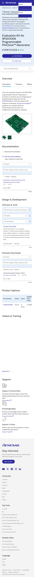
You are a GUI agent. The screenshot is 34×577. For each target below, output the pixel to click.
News (3, 488)
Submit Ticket (6, 432)
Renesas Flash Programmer (9, 514)
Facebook (12, 469)
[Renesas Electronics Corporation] (10, 2)
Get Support (6, 400)
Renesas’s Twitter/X (8, 469)
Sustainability (6, 491)
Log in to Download (10, 275)
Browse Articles (7, 416)
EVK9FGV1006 (8, 305)
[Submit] (20, 10)
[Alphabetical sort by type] (29, 216)
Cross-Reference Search (9, 532)
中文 (3, 562)
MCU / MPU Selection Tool (9, 517)
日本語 (4, 565)
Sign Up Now (8, 461)
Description (6, 84)
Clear (20, 7)
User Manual (18, 56)
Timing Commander (23, 103)
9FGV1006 (5, 101)
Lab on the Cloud (7, 529)
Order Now (17, 61)
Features (19, 84)
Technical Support (7, 541)
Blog (3, 497)
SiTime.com (9, 26)
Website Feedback (13, 572)
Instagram (16, 469)
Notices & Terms (6, 570)
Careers (4, 482)
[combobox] (25, 13)
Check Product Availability (9, 547)
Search (25, 3)
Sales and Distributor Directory (11, 550)
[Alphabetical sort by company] (29, 221)
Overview (4, 479)
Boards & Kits (15, 7)
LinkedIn (20, 469)
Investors (4, 485)
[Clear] (20, 15)
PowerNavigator (6, 526)
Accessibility (25, 570)
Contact (4, 494)
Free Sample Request (8, 544)
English (4, 559)
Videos (4, 499)
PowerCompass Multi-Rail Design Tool (12, 523)
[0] (29, 210)
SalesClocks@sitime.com (10, 28)
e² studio (4, 509)
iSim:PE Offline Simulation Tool (10, 520)
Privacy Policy (17, 570)
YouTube (3, 469)
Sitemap (4, 572)
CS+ (3, 512)
